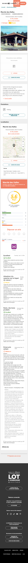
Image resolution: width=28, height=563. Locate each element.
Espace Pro (15, 550)
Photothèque (6, 554)
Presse (21, 550)
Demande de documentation (14, 537)
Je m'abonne (14, 505)
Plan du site (7, 550)
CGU (24, 554)
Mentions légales (16, 554)
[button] (5, 3)
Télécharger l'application (14, 528)
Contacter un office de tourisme (14, 488)
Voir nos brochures (14, 541)
